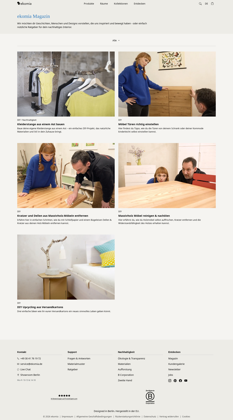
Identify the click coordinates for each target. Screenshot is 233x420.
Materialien (124, 364)
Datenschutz (150, 416)
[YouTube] (185, 380)
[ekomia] (24, 3)
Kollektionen (121, 3)
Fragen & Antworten (79, 358)
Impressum (67, 416)
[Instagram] (169, 380)
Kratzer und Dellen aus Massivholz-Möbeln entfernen (52, 215)
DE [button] (206, 3)
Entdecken (139, 3)
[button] (200, 3)
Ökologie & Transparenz (131, 358)
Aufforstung (125, 369)
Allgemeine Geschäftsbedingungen (94, 416)
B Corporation (126, 374)
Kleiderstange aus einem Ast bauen (40, 124)
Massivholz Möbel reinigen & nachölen (144, 215)
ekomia (54, 416)
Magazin (173, 358)
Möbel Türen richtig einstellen (138, 124)
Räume (104, 3)
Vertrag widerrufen (169, 416)
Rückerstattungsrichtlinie (127, 416)
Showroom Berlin (30, 374)
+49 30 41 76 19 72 (30, 358)
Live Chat (25, 369)
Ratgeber (73, 369)
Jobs (170, 374)
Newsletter (174, 369)
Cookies (186, 416)
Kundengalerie (176, 364)
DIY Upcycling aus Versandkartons (40, 307)
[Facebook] (180, 380)
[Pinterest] (175, 380)
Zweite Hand (125, 380)
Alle (114, 40)
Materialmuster (76, 364)
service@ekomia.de (31, 364)
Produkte (89, 3)
